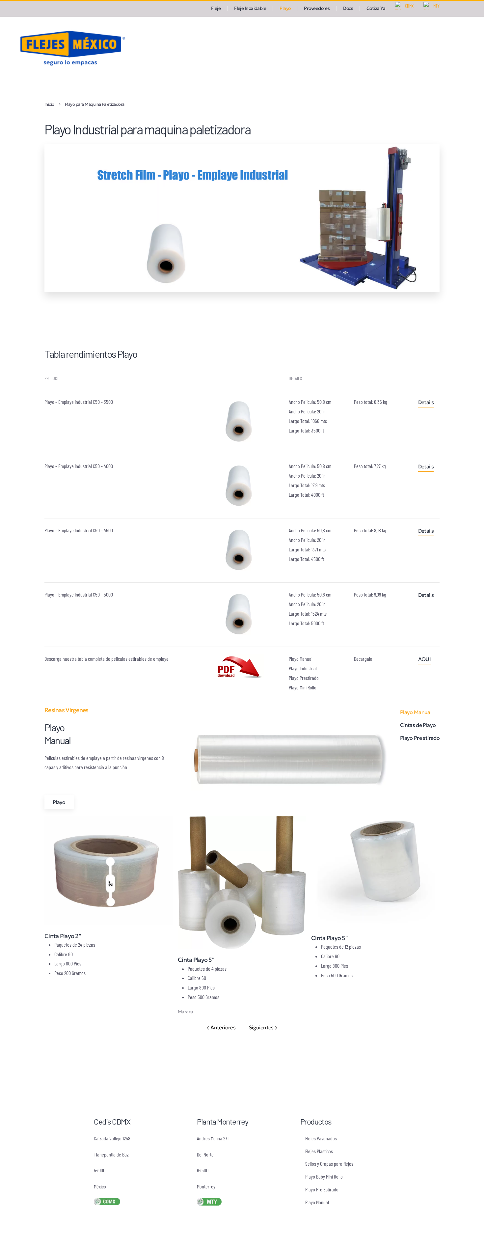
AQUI (424, 659)
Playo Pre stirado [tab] (420, 738)
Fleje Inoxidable (250, 8)
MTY (436, 6)
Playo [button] (285, 8)
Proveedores (317, 8)
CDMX (409, 6)
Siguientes (261, 1027)
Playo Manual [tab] (415, 712)
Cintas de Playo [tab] (418, 725)
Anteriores (222, 1027)
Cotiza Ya (375, 8)
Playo (59, 802)
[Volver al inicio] (70, 47)
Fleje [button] (216, 8)
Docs (348, 8)
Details (426, 402)
